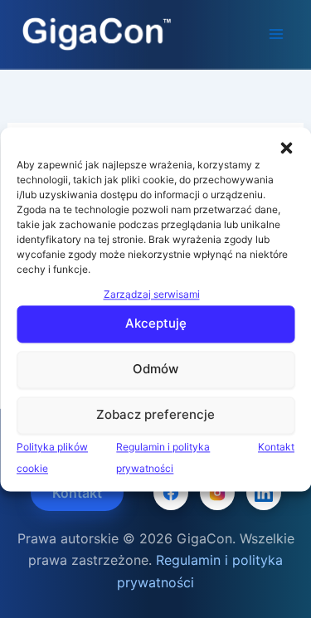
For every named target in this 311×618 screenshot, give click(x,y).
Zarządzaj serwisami (152, 294)
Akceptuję (156, 324)
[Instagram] (217, 492)
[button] (286, 147)
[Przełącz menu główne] (276, 34)
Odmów (155, 369)
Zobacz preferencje (155, 415)
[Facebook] (170, 492)
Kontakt (276, 446)
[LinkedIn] (263, 492)
